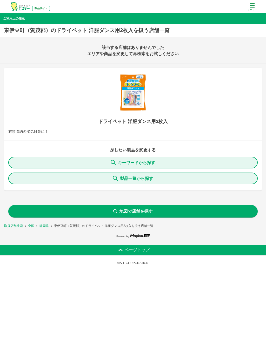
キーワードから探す (136, 162)
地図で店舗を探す (136, 211)
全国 (31, 226)
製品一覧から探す (136, 178)
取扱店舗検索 (13, 226)
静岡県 (44, 226)
